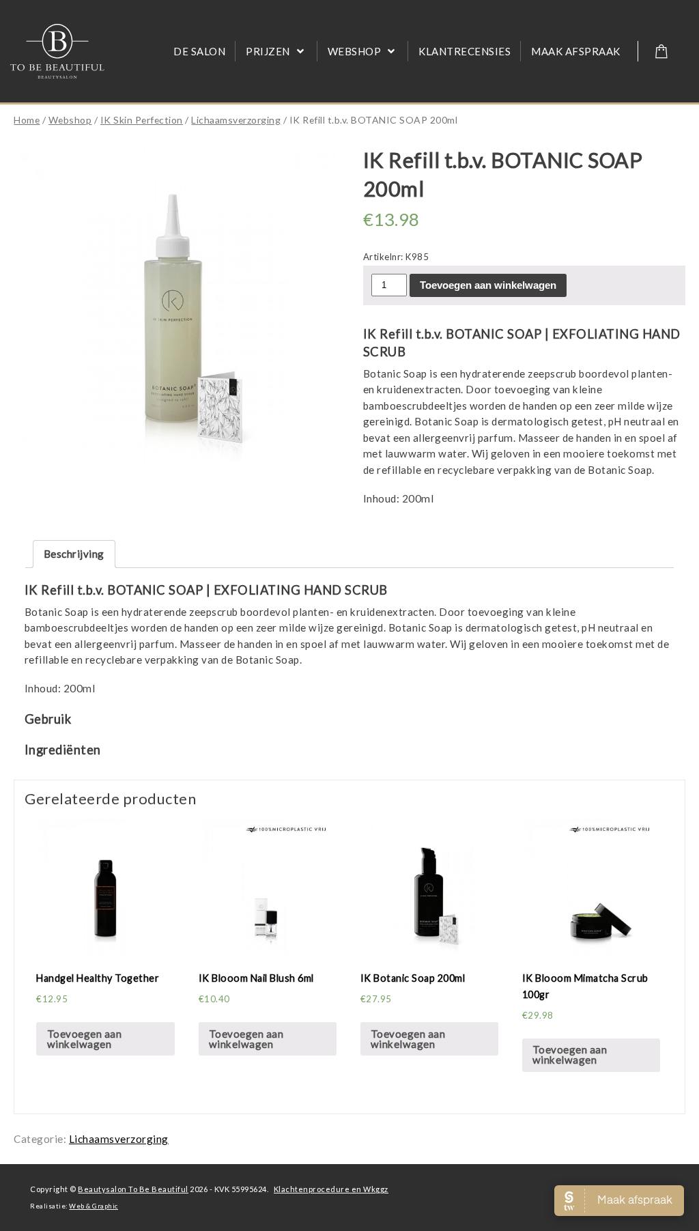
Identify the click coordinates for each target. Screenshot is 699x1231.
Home (27, 120)
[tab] (74, 554)
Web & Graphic (93, 1206)
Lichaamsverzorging (236, 120)
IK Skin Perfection (141, 120)
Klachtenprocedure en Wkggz (331, 1189)
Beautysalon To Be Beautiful (133, 1189)
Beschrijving (74, 554)
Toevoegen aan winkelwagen (488, 285)
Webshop (70, 120)
